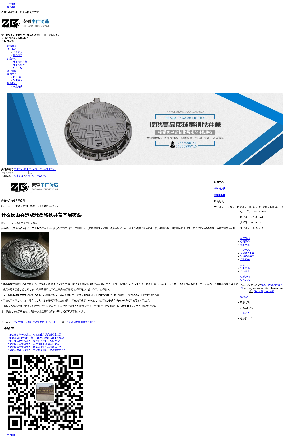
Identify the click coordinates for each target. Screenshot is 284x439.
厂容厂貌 (245, 259)
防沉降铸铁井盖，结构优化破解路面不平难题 (35, 337)
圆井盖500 (51, 169)
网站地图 (258, 291)
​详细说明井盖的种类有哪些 (80, 322)
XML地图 (269, 291)
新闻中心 (29, 175)
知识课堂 (219, 195)
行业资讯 (41, 175)
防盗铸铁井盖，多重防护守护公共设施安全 (34, 341)
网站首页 (18, 175)
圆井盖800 (19, 169)
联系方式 (245, 280)
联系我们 (12, 7)
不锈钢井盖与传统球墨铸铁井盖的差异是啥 (33, 322)
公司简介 (245, 241)
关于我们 (12, 4)
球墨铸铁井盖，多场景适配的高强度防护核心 (35, 347)
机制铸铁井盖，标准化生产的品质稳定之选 (34, 334)
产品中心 (245, 250)
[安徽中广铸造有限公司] (25, 32)
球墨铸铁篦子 (247, 256)
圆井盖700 (29, 169)
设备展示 (245, 244)
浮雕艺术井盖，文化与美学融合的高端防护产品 (36, 350)
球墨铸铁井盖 (247, 253)
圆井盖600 (40, 169)
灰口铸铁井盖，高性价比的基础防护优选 (33, 344)
